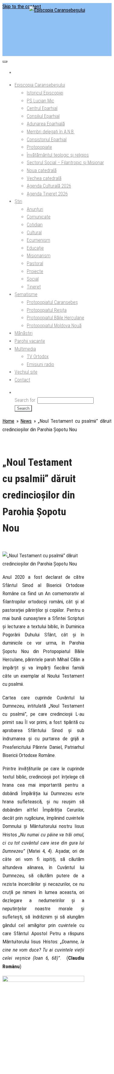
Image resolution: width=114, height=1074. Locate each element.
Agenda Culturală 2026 (49, 186)
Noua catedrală (42, 170)
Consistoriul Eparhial (47, 139)
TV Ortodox (38, 356)
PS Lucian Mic (40, 101)
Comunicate (38, 217)
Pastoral (35, 263)
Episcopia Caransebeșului (40, 85)
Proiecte (35, 271)
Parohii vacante (30, 341)
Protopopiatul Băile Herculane (55, 318)
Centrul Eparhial (42, 108)
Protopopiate (39, 147)
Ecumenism (38, 240)
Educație (35, 248)
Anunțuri (35, 209)
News (26, 421)
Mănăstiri (24, 333)
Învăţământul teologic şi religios (58, 155)
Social (33, 279)
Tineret (34, 287)
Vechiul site (26, 372)
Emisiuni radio (40, 364)
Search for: (25, 400)
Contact (22, 380)
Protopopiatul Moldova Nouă (54, 326)
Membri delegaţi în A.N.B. (50, 132)
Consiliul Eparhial (43, 116)
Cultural (34, 232)
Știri (18, 201)
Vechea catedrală (44, 178)
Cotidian (35, 225)
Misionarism (38, 255)
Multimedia (25, 349)
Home (8, 421)
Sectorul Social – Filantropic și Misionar (65, 162)
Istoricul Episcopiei (45, 93)
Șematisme (26, 294)
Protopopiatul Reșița (47, 310)
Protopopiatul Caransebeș (52, 302)
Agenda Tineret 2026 (47, 194)
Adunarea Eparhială (46, 124)
